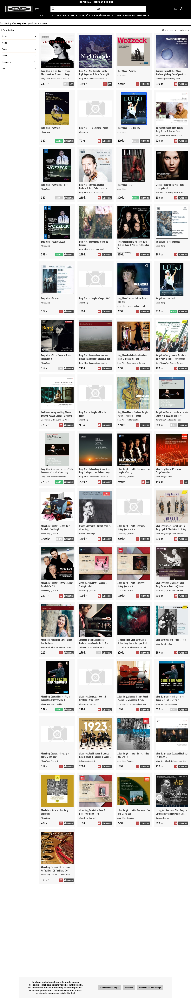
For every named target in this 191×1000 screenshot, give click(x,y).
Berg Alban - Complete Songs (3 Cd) (94, 298)
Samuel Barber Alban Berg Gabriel (131, 647)
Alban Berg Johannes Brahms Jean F (132, 704)
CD (49, 15)
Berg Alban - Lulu (124, 184)
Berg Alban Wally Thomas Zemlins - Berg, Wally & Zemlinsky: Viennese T (171, 357)
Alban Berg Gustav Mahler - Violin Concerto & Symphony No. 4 (55, 698)
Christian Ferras (162, 818)
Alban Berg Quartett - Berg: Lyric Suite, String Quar (55, 755)
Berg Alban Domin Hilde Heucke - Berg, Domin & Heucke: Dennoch (170, 129)
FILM (59, 15)
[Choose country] (175, 9)
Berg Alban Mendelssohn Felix (168, 420)
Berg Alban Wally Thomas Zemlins (169, 363)
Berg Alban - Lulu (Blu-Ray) (128, 127)
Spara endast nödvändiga (150, 988)
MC (53, 15)
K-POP (66, 15)
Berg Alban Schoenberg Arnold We (93, 476)
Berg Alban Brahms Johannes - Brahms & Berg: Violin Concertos (93, 186)
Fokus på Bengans (101, 15)
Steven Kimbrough (87, 533)
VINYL (43, 15)
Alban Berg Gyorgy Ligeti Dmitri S (169, 533)
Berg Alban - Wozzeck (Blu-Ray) (54, 184)
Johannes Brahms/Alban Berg (91, 647)
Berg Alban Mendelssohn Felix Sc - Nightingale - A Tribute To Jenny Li (94, 72)
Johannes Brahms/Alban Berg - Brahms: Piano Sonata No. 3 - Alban (94, 641)
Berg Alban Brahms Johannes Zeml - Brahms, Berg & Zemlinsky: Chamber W (133, 245)
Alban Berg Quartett (125, 476)
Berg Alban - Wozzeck (126, 71)
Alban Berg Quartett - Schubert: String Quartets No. (131, 584)
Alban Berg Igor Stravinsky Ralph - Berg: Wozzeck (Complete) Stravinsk (171, 584)
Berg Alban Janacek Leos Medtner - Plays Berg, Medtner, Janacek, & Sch (94, 357)
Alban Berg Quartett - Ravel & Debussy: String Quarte (92, 812)
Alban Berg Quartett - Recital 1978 (171, 639)
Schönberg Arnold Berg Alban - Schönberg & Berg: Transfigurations (171, 72)
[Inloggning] (181, 9)
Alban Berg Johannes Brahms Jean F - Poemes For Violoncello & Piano (133, 698)
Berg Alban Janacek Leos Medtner (93, 363)
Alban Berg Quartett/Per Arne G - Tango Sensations (170, 470)
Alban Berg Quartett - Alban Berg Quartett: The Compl (55, 527)
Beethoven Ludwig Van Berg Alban (55, 420)
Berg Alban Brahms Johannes (91, 192)
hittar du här (71, 993)
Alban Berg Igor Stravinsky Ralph (169, 590)
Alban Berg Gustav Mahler (52, 704)
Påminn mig (145, 84)
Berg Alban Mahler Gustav (128, 420)
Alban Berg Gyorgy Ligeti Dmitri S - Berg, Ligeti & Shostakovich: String (171, 527)
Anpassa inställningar (109, 988)
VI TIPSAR (117, 15)
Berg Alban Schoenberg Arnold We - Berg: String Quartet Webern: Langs (94, 470)
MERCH (74, 15)
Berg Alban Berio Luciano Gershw (131, 363)
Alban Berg (122, 75)
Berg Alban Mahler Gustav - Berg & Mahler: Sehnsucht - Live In (132, 414)
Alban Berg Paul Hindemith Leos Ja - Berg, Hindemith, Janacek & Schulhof (95, 755)
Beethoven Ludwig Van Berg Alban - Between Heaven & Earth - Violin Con (56, 414)
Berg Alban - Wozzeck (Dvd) (53, 241)
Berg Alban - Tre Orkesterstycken (93, 127)
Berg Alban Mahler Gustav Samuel (55, 78)
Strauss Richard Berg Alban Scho (169, 192)
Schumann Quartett (87, 761)
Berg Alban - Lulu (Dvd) (165, 298)
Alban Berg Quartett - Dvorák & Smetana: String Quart (92, 698)
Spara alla (129, 988)
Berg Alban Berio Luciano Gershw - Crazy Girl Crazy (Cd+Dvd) (132, 357)
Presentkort (143, 15)
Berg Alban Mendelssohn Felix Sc (93, 78)
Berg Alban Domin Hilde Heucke (169, 135)
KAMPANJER (129, 15)
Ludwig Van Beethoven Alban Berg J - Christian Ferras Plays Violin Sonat (171, 812)
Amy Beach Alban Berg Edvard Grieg (56, 647)
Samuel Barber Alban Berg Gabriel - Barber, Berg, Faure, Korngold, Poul (132, 641)
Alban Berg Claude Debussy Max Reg (171, 761)
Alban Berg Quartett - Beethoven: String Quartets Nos (131, 527)
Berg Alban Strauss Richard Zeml (131, 306)
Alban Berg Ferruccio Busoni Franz (55, 874)
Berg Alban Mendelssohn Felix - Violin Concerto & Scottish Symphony (172, 414)
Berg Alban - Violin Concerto (168, 241)
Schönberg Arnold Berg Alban (168, 78)
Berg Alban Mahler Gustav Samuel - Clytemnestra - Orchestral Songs (56, 72)
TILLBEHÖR (84, 15)
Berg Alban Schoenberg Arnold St (93, 249)
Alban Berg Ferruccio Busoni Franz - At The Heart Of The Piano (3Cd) (56, 868)
